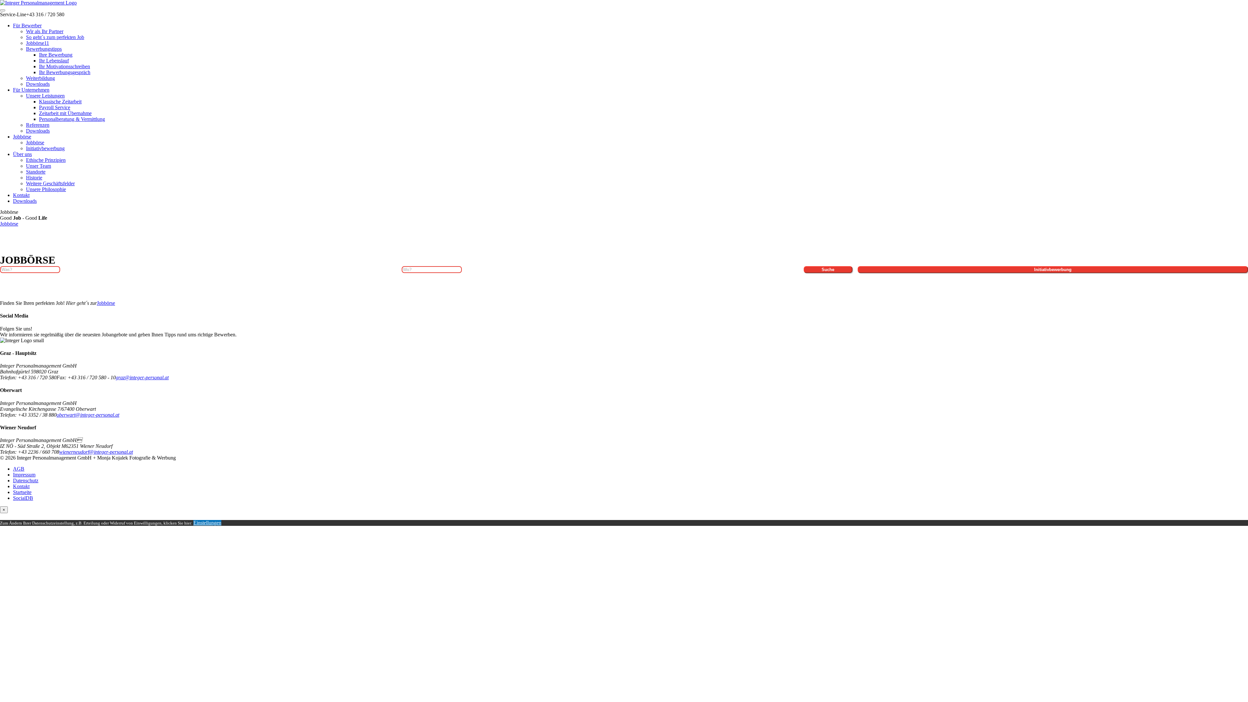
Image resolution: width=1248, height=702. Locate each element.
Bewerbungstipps (44, 49)
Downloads (38, 84)
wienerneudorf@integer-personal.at (96, 452)
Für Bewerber (27, 25)
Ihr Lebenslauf (54, 60)
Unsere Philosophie (46, 189)
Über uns (22, 154)
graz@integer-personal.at (142, 377)
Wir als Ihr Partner (44, 31)
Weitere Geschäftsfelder (50, 183)
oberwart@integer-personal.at (88, 415)
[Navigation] (2, 10)
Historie (34, 177)
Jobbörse (22, 136)
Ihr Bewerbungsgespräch (64, 72)
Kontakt (21, 195)
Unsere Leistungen (45, 95)
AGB (18, 469)
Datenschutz (25, 480)
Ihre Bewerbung (55, 55)
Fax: (62, 377)
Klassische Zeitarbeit (60, 101)
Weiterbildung (40, 78)
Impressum (24, 474)
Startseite (22, 492)
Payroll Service (54, 107)
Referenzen (37, 125)
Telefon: (9, 377)
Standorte (36, 172)
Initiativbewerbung (45, 148)
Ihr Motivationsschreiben (64, 66)
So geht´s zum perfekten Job (55, 37)
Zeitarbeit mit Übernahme (65, 113)
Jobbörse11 (37, 43)
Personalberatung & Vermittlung (72, 119)
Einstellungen (207, 523)
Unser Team (38, 166)
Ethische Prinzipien (46, 160)
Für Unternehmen (31, 90)
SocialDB (23, 498)
